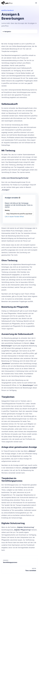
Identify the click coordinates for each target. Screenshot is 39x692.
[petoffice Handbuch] (6, 2)
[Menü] (36, 2)
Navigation (7, 31)
